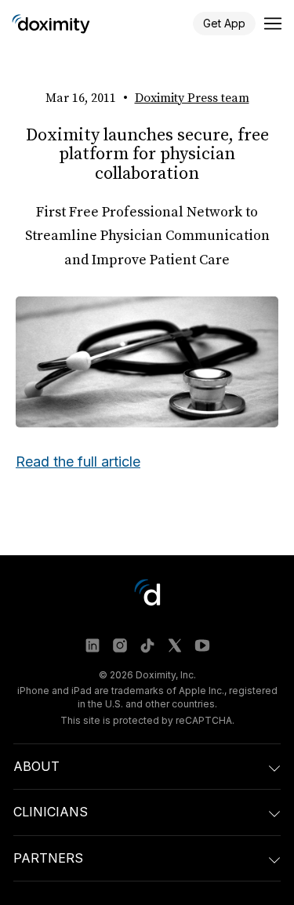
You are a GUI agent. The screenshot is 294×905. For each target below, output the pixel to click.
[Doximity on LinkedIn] (92, 645)
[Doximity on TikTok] (147, 645)
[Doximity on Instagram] (120, 645)
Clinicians (50, 812)
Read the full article (78, 461)
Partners (48, 858)
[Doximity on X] (175, 645)
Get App (224, 23)
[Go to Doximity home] (51, 24)
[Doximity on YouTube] (202, 645)
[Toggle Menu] (272, 23)
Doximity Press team (192, 98)
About (36, 766)
